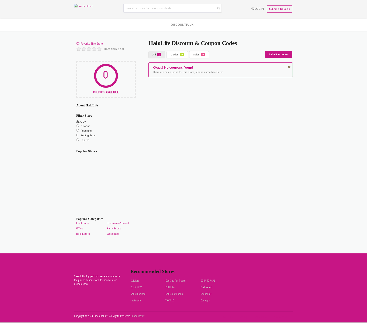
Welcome (228, 317)
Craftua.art (206, 287)
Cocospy (205, 300)
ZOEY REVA (136, 287)
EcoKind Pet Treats (175, 281)
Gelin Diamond (137, 294)
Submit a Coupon (279, 8)
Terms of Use (260, 317)
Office (79, 228)
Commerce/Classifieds (119, 223)
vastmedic (135, 300)
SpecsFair (205, 294)
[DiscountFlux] (83, 6)
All (156, 54)
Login (259, 9)
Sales (198, 54)
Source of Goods (174, 294)
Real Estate (83, 234)
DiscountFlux (182, 25)
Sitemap (243, 317)
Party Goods (114, 228)
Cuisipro (134, 281)
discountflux (137, 316)
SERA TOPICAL (207, 281)
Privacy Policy (280, 317)
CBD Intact (170, 287)
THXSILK (169, 300)
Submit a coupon (278, 54)
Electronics (82, 223)
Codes (177, 54)
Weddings (113, 234)
